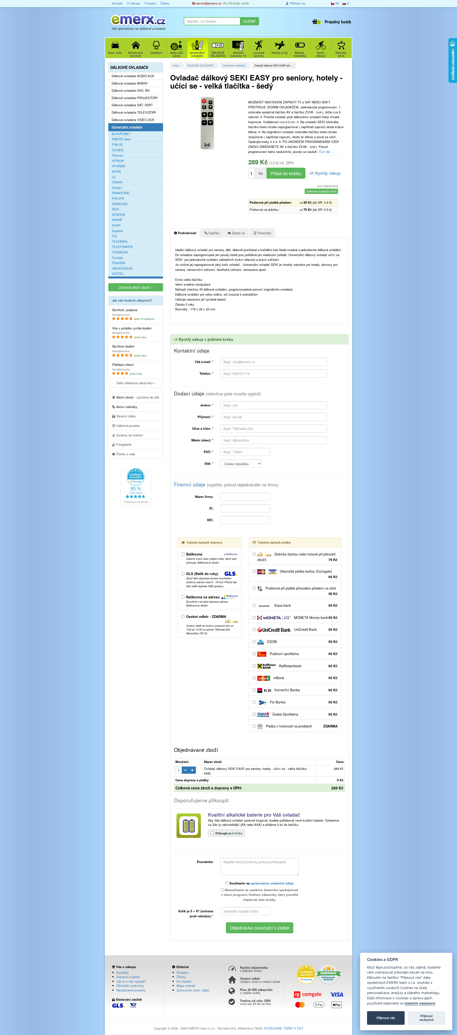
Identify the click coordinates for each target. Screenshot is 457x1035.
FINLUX (117, 144)
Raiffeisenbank (308, 665)
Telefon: (206, 373)
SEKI (115, 209)
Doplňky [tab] (214, 233)
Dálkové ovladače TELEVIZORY (134, 112)
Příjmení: (205, 416)
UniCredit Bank (315, 629)
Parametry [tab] (263, 233)
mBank (305, 677)
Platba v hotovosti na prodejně (301, 726)
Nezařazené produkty (131, 990)
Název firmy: (204, 496)
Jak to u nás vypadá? (131, 981)
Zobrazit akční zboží (135, 287)
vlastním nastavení (419, 1003)
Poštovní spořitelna (303, 653)
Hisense (117, 155)
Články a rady (125, 454)
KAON (116, 171)
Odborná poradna (127, 425)
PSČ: (208, 451)
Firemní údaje (226, 484)
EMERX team (121, 139)
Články (165, 3)
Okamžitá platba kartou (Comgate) (308, 574)
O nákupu (133, 3)
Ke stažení (184, 981)
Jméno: (206, 405)
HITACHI (118, 161)
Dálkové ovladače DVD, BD (130, 90)
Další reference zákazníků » (135, 383)
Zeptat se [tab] (238, 233)
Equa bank (305, 605)
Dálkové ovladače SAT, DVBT (132, 105)
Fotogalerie (123, 444)
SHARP (117, 220)
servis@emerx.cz (208, 3)
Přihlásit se (297, 3)
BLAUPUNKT (121, 134)
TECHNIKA (120, 241)
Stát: (208, 463)
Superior (117, 231)
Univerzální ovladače (233, 65)
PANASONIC (121, 193)
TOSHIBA (118, 263)
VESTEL (118, 274)
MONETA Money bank (315, 617)
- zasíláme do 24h (137, 397)
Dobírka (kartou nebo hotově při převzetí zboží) (297, 557)
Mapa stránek (186, 985)
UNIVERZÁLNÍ (122, 268)
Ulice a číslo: (202, 428)
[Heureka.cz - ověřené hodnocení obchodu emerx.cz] (135, 486)
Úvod (176, 65)
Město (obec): (202, 440)
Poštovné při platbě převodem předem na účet (301, 591)
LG (114, 177)
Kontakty (122, 972)
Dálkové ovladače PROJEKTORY (135, 98)
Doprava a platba (128, 976)
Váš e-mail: (204, 361)
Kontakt (117, 3)
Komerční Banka (305, 689)
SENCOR (118, 215)
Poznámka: (205, 861)
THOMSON (120, 252)
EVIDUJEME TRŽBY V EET (283, 1028)
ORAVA (117, 182)
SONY (116, 225)
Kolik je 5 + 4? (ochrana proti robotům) (195, 913)
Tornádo (117, 258)
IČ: (211, 508)
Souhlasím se (261, 883)
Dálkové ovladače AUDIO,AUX (133, 76)
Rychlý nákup (327, 173)
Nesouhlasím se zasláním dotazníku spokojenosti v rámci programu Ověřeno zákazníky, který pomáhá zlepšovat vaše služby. (259, 895)
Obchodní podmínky (130, 985)
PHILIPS (118, 198)
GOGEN (117, 150)
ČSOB (302, 641)
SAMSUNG (120, 204)
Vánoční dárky (125, 416)
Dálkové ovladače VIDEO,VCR (133, 120)
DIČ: (210, 520)
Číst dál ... (326, 151)
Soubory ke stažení (129, 435)
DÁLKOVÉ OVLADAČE (200, 65)
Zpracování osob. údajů (193, 990)
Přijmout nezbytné (426, 1018)
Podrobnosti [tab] (186, 233)
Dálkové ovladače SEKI (321, 191)
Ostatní (117, 188)
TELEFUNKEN (122, 247)
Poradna (150, 3)
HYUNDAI (118, 166)
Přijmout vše (386, 1018)
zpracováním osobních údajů (272, 883)
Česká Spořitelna (304, 714)
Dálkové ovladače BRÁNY (130, 83)
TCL (114, 236)
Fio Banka (303, 702)
